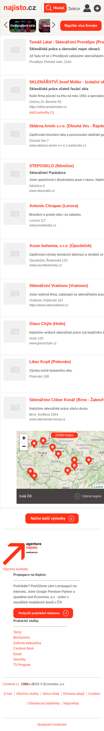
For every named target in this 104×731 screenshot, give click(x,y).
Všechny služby (27, 694)
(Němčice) (51, 165)
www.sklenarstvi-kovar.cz (47, 419)
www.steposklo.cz (42, 191)
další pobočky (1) (41, 112)
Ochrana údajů (74, 694)
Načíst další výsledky (48, 518)
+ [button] (24, 438)
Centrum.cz (11, 684)
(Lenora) (53, 205)
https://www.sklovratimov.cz (48, 305)
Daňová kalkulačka (27, 643)
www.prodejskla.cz (42, 225)
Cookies (94, 694)
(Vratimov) (58, 285)
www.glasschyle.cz (43, 343)
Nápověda (71, 703)
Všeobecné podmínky (44, 703)
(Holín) (47, 323)
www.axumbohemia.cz (45, 265)
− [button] (24, 446)
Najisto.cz (22, 8)
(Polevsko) (50, 361)
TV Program (22, 665)
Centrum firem (23, 648)
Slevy (17, 632)
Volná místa (50, 694)
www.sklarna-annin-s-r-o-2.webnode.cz (57, 145)
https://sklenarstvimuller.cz (48, 107)
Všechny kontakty (15, 569)
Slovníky (19, 659)
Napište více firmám (81, 26)
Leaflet (98, 486)
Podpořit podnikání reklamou (39, 613)
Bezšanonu (21, 637)
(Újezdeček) (60, 245)
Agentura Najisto (22, 554)
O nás (8, 694)
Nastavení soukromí (52, 724)
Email (17, 654)
